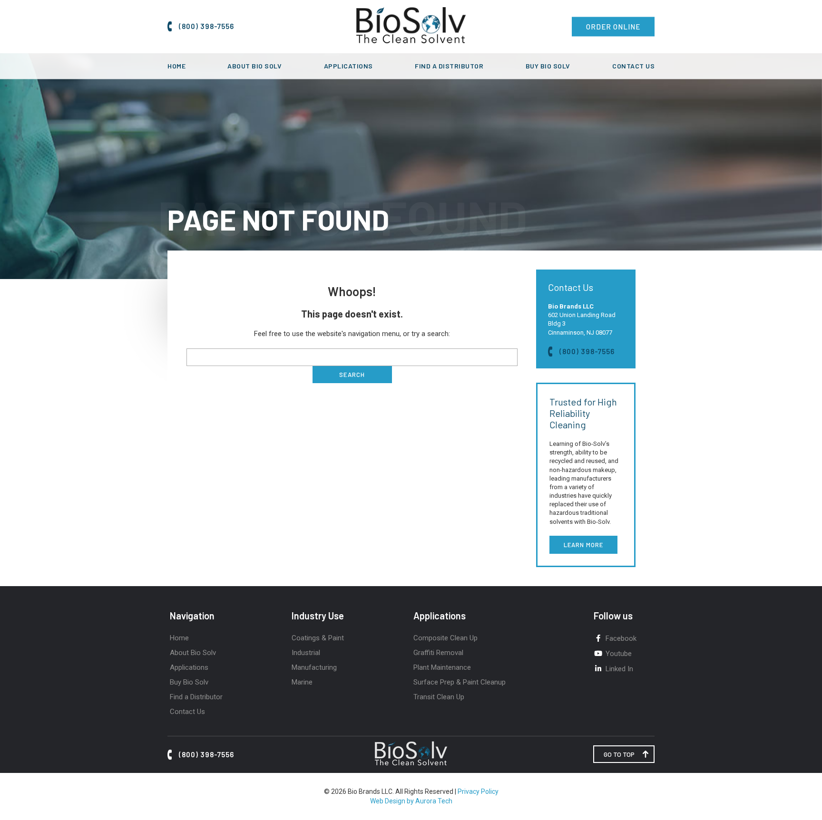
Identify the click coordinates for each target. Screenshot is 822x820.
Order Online (613, 26)
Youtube (619, 653)
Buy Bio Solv (548, 66)
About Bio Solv (254, 66)
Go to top (619, 754)
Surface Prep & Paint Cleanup (459, 682)
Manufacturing (314, 667)
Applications (348, 66)
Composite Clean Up (445, 638)
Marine (302, 682)
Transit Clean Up (438, 697)
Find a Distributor (449, 66)
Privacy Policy (478, 791)
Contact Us (633, 66)
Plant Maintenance (442, 667)
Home (176, 66)
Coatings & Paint (318, 638)
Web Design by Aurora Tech (411, 801)
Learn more (583, 545)
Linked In (619, 669)
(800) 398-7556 (206, 26)
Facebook (621, 638)
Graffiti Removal (438, 652)
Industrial (306, 652)
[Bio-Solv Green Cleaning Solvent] (411, 41)
